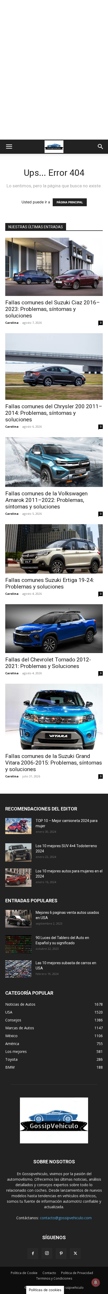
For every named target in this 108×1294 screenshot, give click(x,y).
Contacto (49, 1273)
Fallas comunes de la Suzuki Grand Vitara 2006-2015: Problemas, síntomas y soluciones (53, 762)
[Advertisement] (54, 83)
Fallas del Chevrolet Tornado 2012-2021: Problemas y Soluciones (48, 662)
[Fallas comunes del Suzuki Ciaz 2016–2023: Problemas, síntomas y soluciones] (54, 267)
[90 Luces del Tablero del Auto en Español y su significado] (18, 944)
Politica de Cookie (24, 1273)
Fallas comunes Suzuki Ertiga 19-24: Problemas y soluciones (49, 583)
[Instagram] (47, 1253)
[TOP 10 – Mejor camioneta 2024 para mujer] (18, 826)
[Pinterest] (61, 1253)
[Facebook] (33, 1253)
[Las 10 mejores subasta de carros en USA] (18, 969)
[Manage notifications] (95, 1282)
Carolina (12, 323)
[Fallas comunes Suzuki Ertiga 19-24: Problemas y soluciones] (54, 549)
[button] (9, 147)
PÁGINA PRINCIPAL (70, 202)
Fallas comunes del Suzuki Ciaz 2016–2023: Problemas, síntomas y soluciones (52, 309)
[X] (75, 1253)
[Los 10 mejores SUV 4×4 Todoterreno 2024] (18, 852)
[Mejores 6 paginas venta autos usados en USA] (18, 919)
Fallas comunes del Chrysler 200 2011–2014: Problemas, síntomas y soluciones (53, 413)
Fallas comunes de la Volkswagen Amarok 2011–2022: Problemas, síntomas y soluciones (46, 500)
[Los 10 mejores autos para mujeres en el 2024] (18, 877)
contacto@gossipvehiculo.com (66, 1217)
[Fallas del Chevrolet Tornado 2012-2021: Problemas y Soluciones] (54, 628)
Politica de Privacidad (77, 1273)
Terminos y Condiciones (54, 1278)
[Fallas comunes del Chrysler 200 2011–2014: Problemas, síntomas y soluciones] (54, 366)
